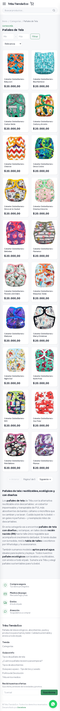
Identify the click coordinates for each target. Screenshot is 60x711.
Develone (21, 707)
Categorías (15, 21)
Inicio (4, 21)
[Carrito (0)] (32, 4)
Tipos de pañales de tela (13, 656)
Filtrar (35, 36)
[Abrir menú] (4, 4)
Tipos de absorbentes (12, 665)
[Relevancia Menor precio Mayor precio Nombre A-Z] (12, 43)
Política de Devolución (13, 673)
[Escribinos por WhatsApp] (53, 704)
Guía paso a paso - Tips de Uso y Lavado (21, 669)
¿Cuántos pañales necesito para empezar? (22, 660)
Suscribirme (49, 692)
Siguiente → (45, 479)
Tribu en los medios (11, 677)
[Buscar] (54, 10)
